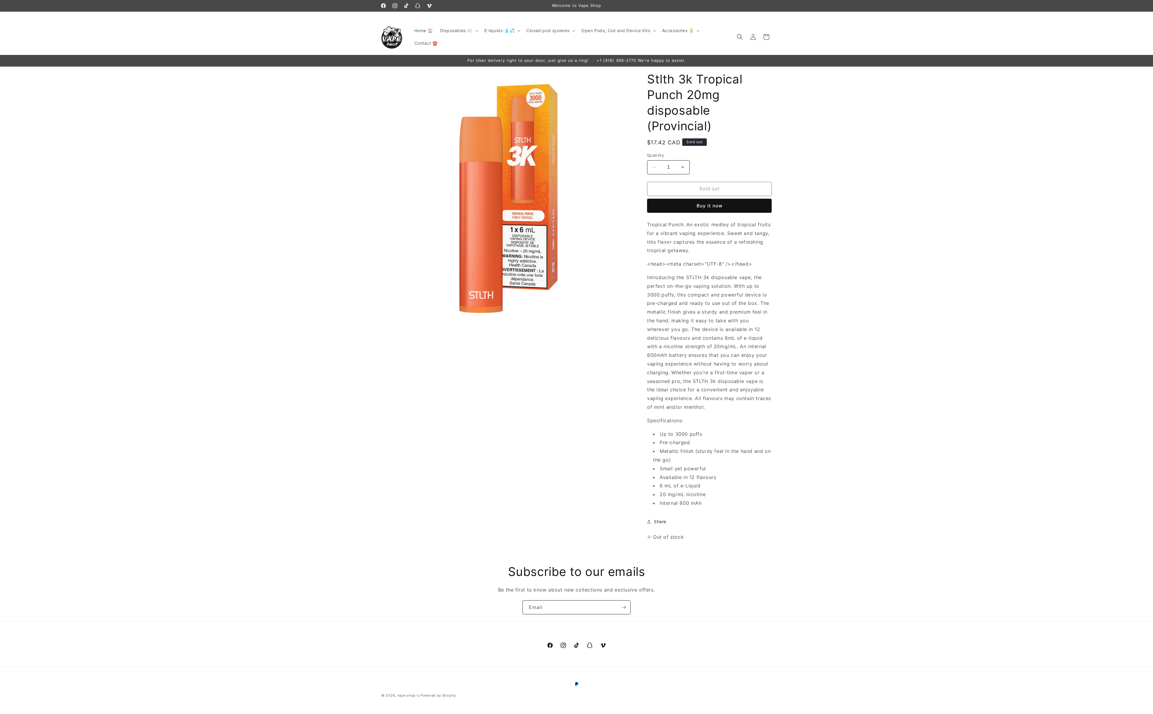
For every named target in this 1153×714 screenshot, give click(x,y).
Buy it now (709, 206)
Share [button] (660, 521)
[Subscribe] (623, 607)
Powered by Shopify (438, 695)
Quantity (655, 155)
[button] (459, 30)
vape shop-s (408, 695)
